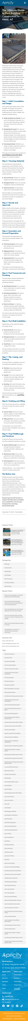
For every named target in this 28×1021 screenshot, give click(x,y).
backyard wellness (9, 685)
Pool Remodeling (9, 844)
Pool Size (7, 859)
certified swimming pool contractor (14, 696)
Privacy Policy (18, 985)
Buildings (7, 564)
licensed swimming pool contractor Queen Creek (14, 762)
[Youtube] (8, 1006)
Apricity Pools (8, 657)
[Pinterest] (17, 1006)
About (4, 988)
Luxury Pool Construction (11, 767)
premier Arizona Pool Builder (12, 867)
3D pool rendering (9, 654)
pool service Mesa (9, 855)
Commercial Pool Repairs (11, 713)
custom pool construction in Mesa (13, 722)
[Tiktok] (21, 1006)
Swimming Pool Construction (12, 904)
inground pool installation (11, 737)
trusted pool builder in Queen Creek (12, 933)
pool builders (8, 785)
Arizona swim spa (9, 681)
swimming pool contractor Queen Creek (13, 912)
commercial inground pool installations (12, 700)
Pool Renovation (9, 852)
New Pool (4, 978)
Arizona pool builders (10, 665)
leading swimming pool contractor (14, 758)
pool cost (7, 804)
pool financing (8, 818)
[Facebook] (3, 1006)
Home (4, 974)
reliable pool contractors (11, 878)
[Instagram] (12, 1006)
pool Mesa (7, 841)
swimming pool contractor (12, 907)
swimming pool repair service (12, 925)
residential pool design (11, 881)
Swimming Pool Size (10, 928)
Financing (16, 978)
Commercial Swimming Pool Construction (12, 718)
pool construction (9, 796)
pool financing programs (11, 830)
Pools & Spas (8, 586)
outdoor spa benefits (10, 774)
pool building (8, 789)
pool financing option (10, 822)
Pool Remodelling (9, 582)
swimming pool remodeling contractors (12, 920)
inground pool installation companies (11, 741)
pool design (8, 807)
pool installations (9, 837)
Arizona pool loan (9, 677)
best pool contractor (10, 692)
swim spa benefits (9, 889)
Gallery (4, 985)
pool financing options (10, 826)
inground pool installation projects (14, 745)
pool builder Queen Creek (11, 781)
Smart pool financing (10, 885)
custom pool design (10, 729)
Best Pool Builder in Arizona (12, 688)
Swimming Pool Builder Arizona (13, 900)
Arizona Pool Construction (11, 668)
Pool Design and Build (10, 811)
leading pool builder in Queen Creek (12, 750)
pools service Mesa (10, 863)
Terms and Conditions (17, 989)
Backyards (5, 981)
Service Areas (18, 974)
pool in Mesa (8, 833)
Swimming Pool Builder (11, 896)
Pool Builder (8, 571)
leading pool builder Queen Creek (13, 754)
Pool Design (8, 575)
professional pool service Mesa (13, 870)
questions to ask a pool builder (13, 874)
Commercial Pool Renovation (12, 704)
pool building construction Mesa (13, 793)
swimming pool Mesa (10, 916)
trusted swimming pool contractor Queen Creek (14, 942)
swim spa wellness (9, 893)
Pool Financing (8, 579)
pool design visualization (11, 815)
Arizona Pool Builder (10, 661)
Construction (8, 567)
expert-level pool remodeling (12, 733)
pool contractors (9, 800)
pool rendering (8, 848)
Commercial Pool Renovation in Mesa (13, 709)
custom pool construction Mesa (13, 726)
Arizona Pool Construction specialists (11, 673)
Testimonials (17, 981)
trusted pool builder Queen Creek (14, 937)
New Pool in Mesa (9, 770)
